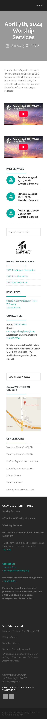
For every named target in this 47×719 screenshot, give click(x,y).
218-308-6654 (12, 338)
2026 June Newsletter (17, 276)
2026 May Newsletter (17, 282)
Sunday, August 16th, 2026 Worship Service (28, 197)
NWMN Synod (13, 307)
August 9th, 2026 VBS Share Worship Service (28, 213)
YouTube (6, 549)
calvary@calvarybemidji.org (20, 331)
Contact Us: (8, 564)
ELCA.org (11, 304)
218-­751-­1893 (20, 324)
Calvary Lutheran (15, 7)
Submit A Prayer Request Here (21, 300)
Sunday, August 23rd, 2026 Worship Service (28, 180)
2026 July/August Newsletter (20, 270)
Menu (39, 5)
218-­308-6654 (9, 581)
